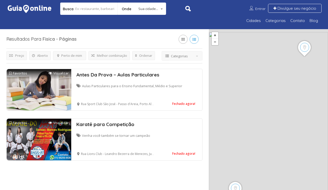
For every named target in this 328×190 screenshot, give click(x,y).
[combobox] (142, 9)
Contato (297, 20)
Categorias (275, 20)
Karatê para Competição (105, 124)
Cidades (253, 20)
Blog (314, 20)
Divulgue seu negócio (296, 8)
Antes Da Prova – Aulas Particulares (117, 75)
